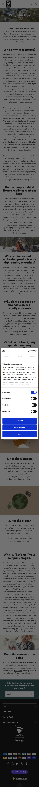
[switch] (34, 398)
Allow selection (19, 427)
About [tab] (32, 357)
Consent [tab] (7, 357)
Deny (19, 434)
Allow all (19, 421)
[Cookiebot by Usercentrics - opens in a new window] (28, 351)
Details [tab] (19, 357)
